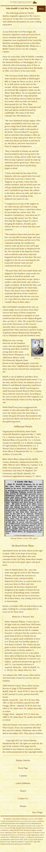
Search (23, 791)
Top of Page (37, 812)
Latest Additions (23, 783)
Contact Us (23, 798)
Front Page (23, 768)
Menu (41, 9)
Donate (23, 806)
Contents (23, 775)
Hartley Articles (23, 760)
